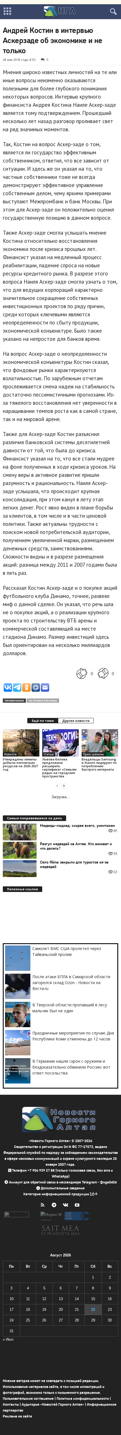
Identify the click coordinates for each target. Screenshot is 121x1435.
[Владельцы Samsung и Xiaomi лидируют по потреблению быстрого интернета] (100, 743)
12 (44, 1299)
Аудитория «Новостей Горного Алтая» (53, 1404)
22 (93, 1309)
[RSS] (44, 1205)
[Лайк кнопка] (82, 673)
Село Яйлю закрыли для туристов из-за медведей (74, 864)
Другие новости (75, 720)
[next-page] (64, 786)
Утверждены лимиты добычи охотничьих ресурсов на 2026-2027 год (20, 764)
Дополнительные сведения (63, 1188)
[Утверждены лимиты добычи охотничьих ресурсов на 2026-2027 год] (21, 743)
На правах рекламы (43, 700)
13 (61, 1299)
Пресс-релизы (93, 754)
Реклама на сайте (17, 1416)
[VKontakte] (67, 1205)
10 (12, 1299)
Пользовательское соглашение (28, 1398)
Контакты (11, 1404)
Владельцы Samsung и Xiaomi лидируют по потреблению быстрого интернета (99, 764)
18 (28, 1309)
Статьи (49, 754)
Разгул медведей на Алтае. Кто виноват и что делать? (76, 846)
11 (28, 1299)
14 (77, 1299)
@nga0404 (108, 1182)
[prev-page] (57, 786)
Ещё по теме (43, 720)
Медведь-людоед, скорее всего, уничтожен (77, 826)
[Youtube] (78, 1205)
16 (110, 1299)
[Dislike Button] (103, 673)
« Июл (8, 1339)
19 (44, 1309)
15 (93, 1299)
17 (12, 1309)
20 (61, 1309)
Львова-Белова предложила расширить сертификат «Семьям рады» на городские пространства (59, 767)
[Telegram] (55, 1205)
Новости (10, 754)
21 (77, 1309)
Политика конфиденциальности (83, 1398)
